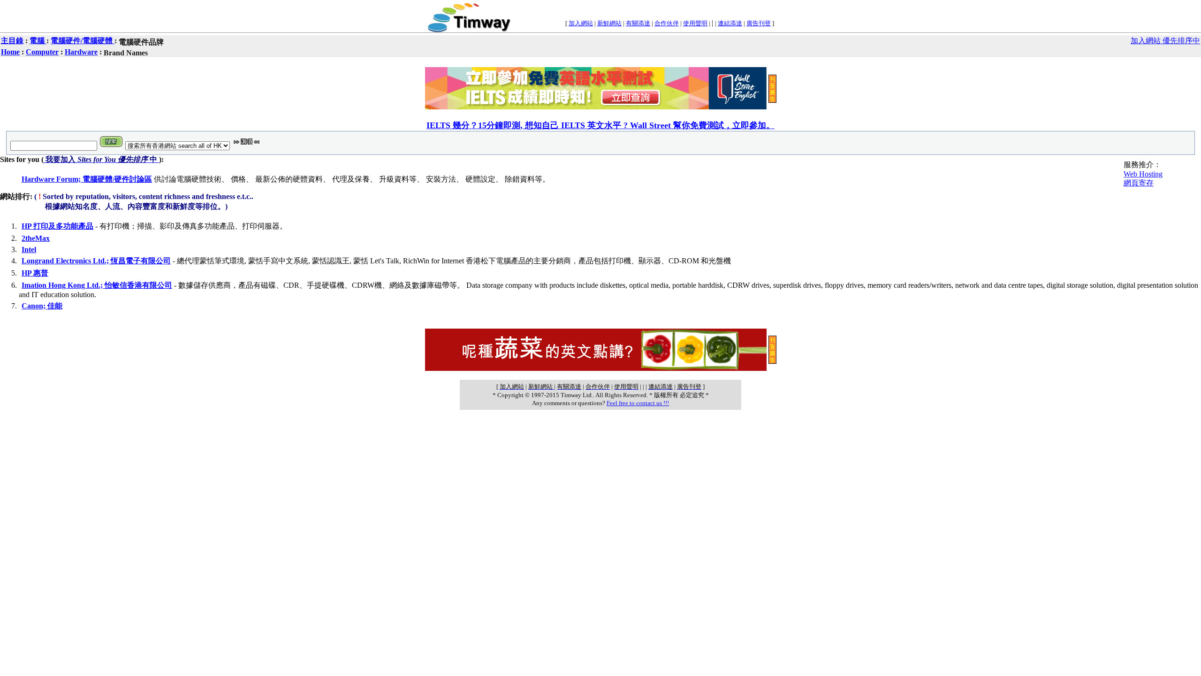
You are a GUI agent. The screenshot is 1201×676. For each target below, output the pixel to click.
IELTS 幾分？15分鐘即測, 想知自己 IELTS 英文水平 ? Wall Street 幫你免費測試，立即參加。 (600, 125)
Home (10, 52)
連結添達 (730, 23)
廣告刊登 (758, 23)
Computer (42, 52)
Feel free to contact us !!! (638, 403)
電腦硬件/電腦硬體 (82, 41)
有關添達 (638, 23)
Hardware (81, 52)
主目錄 (12, 41)
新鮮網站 (609, 23)
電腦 (38, 41)
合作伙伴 (666, 23)
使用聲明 (695, 23)
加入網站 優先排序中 (1165, 41)
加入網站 (581, 23)
